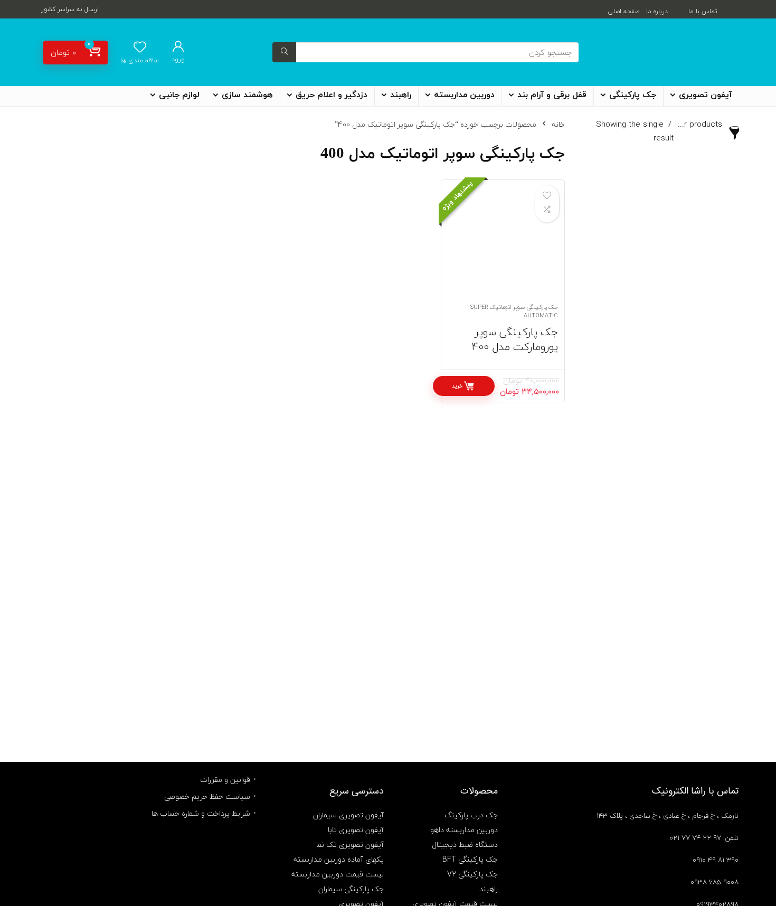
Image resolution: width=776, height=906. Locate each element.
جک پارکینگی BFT (470, 859)
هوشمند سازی (247, 95)
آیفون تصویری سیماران (348, 815)
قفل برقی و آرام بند (551, 95)
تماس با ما (702, 11)
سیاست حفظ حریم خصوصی (207, 796)
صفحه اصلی (623, 11)
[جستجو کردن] (284, 52)
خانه (558, 124)
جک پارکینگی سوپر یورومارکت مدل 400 (515, 339)
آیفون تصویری (705, 95)
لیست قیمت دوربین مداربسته (337, 874)
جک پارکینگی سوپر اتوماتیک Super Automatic (514, 311)
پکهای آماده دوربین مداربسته (339, 859)
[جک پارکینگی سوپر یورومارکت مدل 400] (503, 247)
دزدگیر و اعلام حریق (331, 95)
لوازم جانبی (179, 95)
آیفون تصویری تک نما (350, 844)
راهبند (400, 95)
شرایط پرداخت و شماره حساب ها (201, 813)
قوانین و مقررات (225, 779)
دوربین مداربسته (464, 95)
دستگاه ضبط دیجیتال (465, 844)
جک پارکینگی (632, 95)
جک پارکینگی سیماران (351, 888)
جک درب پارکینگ (471, 815)
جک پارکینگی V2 (472, 874)
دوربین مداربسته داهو (464, 829)
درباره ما (657, 11)
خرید (457, 385)
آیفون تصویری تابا (356, 829)
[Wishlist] (140, 48)
